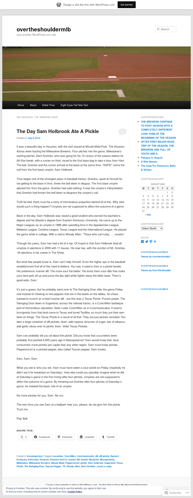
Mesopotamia (107, 459)
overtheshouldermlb (44, 29)
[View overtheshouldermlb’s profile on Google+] (155, 241)
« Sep (148, 214)
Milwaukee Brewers (39, 463)
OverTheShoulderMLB (154, 266)
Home (21, 105)
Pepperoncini (72, 463)
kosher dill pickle (90, 459)
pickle (83, 463)
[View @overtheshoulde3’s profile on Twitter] (146, 241)
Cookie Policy (74, 491)
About (33, 105)
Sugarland (109, 463)
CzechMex (70, 456)
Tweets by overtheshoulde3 (155, 256)
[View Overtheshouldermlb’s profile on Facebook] (142, 241)
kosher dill (74, 459)
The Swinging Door (34, 466)
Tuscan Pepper (53, 466)
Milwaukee (22, 463)
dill (96, 456)
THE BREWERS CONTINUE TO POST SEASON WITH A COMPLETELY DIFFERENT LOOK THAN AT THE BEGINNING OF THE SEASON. (158, 129)
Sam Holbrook (95, 463)
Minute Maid (57, 463)
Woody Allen (73, 466)
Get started (127, 4)
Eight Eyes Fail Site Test (74, 105)
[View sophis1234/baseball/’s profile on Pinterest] (150, 241)
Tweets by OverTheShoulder (156, 270)
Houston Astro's (58, 459)
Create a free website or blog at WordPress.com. (72, 484)
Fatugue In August (151, 157)
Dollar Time (48, 105)
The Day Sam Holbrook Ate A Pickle (58, 131)
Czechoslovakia (85, 456)
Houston (44, 459)
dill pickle (104, 456)
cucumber (57, 456)
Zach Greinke (88, 466)
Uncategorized (34, 456)
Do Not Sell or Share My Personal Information (123, 484)
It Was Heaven (149, 161)
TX (64, 466)
